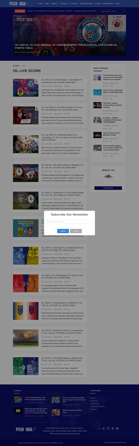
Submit (63, 231)
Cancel (76, 231)
